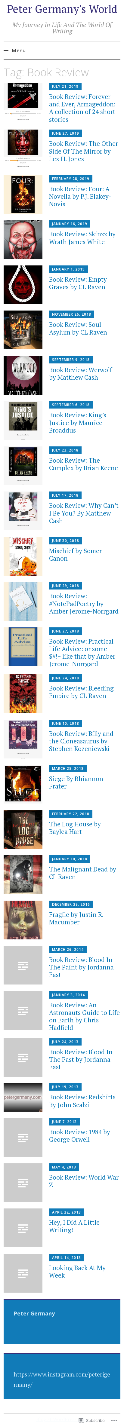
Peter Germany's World (62, 9)
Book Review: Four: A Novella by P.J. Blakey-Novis (80, 196)
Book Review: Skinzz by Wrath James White (82, 238)
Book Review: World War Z (84, 1181)
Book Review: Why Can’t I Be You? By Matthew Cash (84, 513)
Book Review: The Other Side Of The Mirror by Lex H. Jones (83, 151)
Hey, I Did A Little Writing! (74, 1226)
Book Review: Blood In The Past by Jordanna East (81, 1059)
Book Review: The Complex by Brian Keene (83, 464)
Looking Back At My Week (77, 1271)
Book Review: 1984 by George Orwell (79, 1136)
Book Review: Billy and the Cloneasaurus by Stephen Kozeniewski (81, 741)
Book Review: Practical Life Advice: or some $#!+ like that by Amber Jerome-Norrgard (82, 652)
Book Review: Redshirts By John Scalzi (82, 1101)
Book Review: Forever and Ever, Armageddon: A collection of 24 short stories (82, 108)
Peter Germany (34, 1313)
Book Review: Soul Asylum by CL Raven (78, 328)
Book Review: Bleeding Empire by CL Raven (81, 692)
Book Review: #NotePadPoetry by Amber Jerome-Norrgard (84, 603)
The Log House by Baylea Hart (75, 828)
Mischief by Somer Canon (75, 554)
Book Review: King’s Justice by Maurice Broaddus (77, 422)
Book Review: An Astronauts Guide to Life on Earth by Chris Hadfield (84, 1016)
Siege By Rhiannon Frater (76, 782)
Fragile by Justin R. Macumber (76, 918)
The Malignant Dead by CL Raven (82, 873)
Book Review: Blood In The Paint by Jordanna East (81, 967)
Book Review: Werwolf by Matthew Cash (80, 373)
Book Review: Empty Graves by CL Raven (78, 283)
